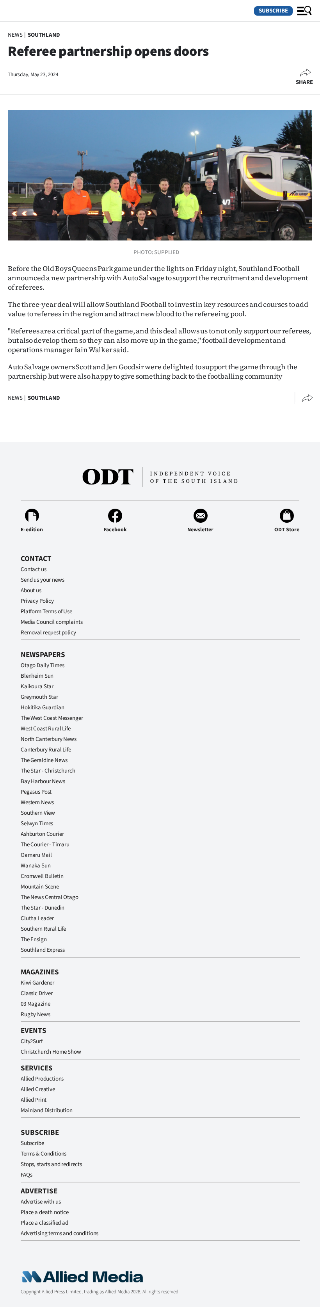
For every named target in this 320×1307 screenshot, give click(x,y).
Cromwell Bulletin (42, 876)
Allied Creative (38, 1089)
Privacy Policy (37, 601)
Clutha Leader (37, 918)
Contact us (33, 569)
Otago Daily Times (42, 665)
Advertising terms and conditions (59, 1233)
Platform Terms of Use (46, 611)
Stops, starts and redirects (51, 1164)
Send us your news (42, 580)
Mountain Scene (40, 887)
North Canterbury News (48, 739)
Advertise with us (40, 1202)
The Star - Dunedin (42, 908)
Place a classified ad (44, 1223)
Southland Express (42, 950)
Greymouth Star (39, 697)
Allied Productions (42, 1079)
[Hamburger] (304, 11)
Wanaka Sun (36, 866)
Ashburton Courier (42, 834)
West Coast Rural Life (46, 729)
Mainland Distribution (47, 1110)
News (15, 35)
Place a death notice (45, 1212)
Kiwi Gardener (37, 983)
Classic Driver (37, 993)
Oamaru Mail (36, 855)
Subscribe (273, 11)
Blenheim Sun (37, 676)
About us (31, 590)
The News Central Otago (49, 897)
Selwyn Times (37, 823)
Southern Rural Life (43, 929)
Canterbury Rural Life (46, 750)
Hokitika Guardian (42, 707)
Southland (44, 35)
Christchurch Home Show (51, 1052)
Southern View (38, 813)
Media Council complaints (51, 622)
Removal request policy (48, 633)
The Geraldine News (44, 760)
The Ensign (34, 939)
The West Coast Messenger (52, 718)
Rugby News (35, 1014)
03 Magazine (35, 1004)
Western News (37, 802)
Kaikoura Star (37, 686)
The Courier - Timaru (45, 844)
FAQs (26, 1175)
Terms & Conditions (43, 1154)
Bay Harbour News (43, 781)
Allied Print (33, 1100)
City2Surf (32, 1041)
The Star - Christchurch (48, 771)
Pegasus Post (36, 792)
